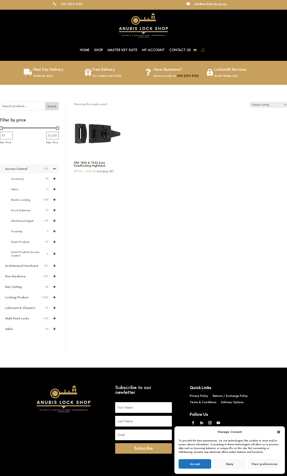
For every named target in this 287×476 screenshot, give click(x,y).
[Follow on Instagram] (210, 422)
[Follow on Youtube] (218, 422)
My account (153, 50)
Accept (195, 464)
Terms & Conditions (203, 402)
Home (85, 50)
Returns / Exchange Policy (230, 396)
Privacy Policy (199, 396)
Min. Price (5, 142)
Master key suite (122, 50)
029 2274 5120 (188, 76)
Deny (229, 464)
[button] (278, 432)
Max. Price (52, 142)
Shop (98, 50)
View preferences (264, 464)
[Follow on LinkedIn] (201, 422)
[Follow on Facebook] (193, 422)
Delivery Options (232, 402)
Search (52, 106)
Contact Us (180, 50)
